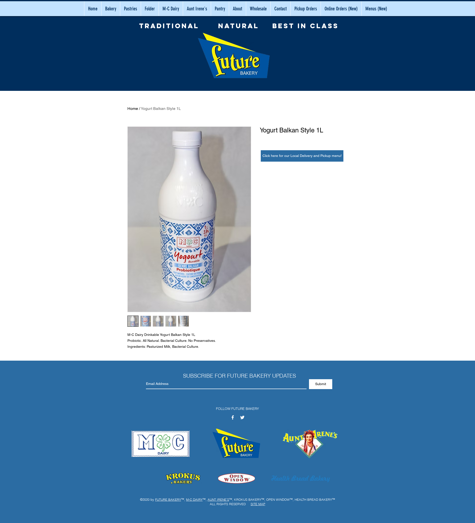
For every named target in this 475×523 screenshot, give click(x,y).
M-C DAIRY (194, 499)
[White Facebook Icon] (233, 417)
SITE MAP (258, 504)
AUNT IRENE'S (218, 499)
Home (132, 108)
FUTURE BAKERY (168, 499)
